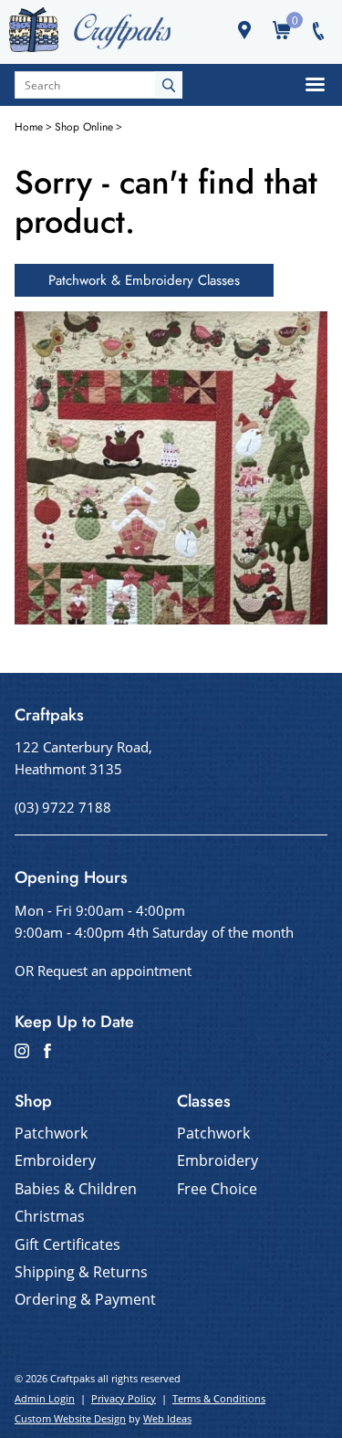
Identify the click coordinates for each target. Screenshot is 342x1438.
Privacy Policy (123, 1398)
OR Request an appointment (103, 970)
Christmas (50, 1216)
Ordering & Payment (85, 1299)
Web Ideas (167, 1418)
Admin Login (45, 1398)
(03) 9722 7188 (63, 807)
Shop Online (84, 127)
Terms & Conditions (218, 1398)
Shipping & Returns (81, 1272)
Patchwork (51, 1133)
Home (29, 127)
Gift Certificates (67, 1244)
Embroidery (55, 1160)
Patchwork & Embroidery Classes (144, 280)
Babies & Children (76, 1189)
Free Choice (217, 1189)
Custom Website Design (70, 1418)
